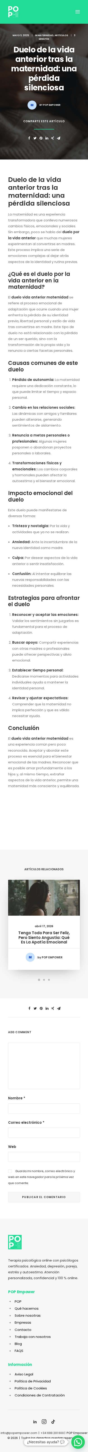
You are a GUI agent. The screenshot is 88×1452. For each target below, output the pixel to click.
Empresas (23, 1322)
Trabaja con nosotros (33, 1336)
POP (18, 1301)
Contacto (23, 1329)
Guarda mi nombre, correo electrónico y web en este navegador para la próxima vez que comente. (41, 1177)
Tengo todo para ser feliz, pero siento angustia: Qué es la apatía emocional (44, 937)
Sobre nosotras (28, 1315)
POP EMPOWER (51, 105)
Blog (18, 1343)
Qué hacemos (27, 1308)
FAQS (19, 1350)
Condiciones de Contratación (40, 1395)
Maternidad (45, 35)
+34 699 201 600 (52, 1433)
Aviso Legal (24, 1374)
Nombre (16, 1098)
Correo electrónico (26, 1122)
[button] (78, 1442)
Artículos (61, 35)
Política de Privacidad (33, 1381)
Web (12, 1146)
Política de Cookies (31, 1388)
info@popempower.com (19, 1433)
